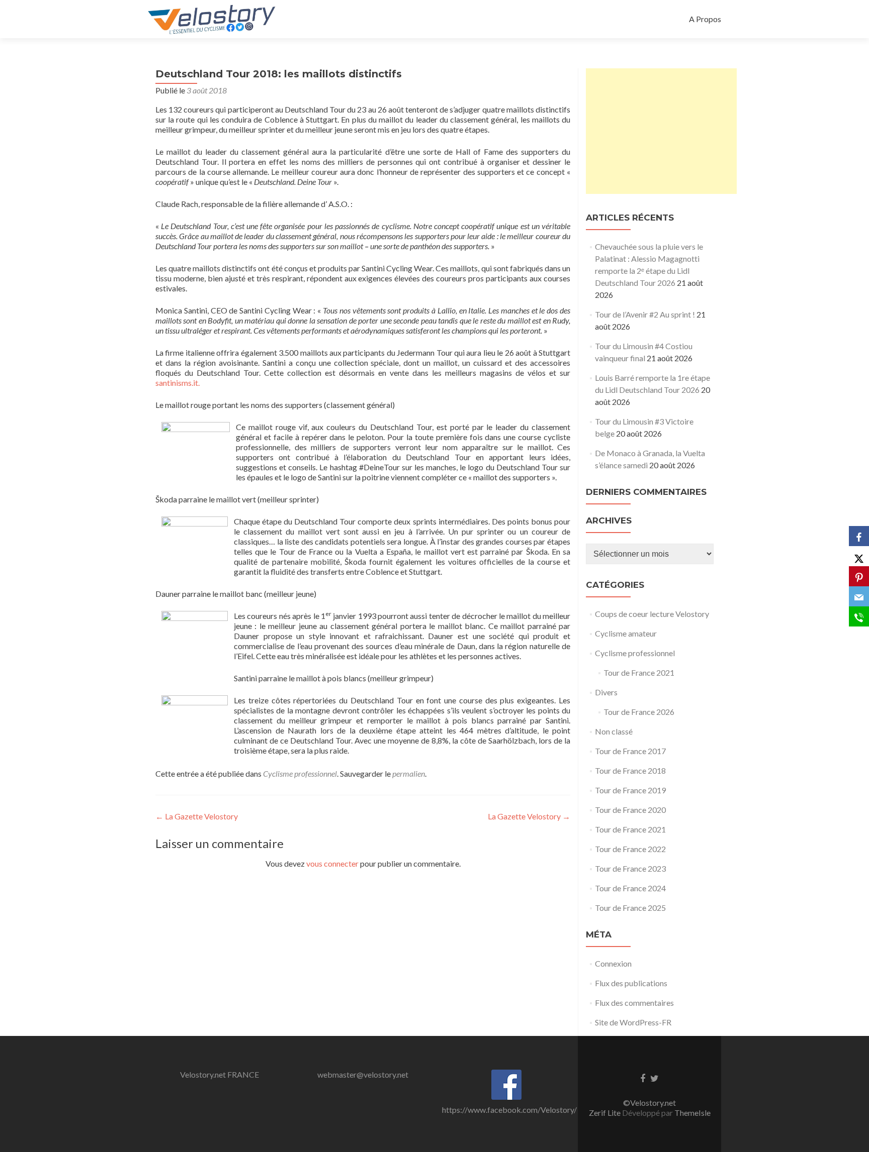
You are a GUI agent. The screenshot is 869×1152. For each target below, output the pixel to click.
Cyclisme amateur (626, 633)
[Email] (859, 596)
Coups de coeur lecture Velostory (652, 613)
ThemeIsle (692, 1112)
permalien (408, 773)
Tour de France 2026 (638, 711)
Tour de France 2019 (630, 790)
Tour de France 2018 (630, 770)
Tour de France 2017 (630, 751)
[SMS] (859, 616)
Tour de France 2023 (630, 868)
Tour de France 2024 (630, 888)
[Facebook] (859, 536)
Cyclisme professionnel (300, 773)
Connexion (613, 963)
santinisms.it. (177, 382)
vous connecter (332, 863)
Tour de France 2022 (630, 849)
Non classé (614, 731)
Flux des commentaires (634, 1002)
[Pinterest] (859, 576)
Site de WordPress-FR (633, 1022)
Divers (606, 692)
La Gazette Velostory (196, 816)
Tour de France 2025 (630, 907)
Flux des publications (631, 983)
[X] (859, 556)
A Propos (705, 19)
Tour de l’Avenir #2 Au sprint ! (645, 314)
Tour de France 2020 (630, 809)
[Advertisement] (661, 131)
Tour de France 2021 (638, 672)
